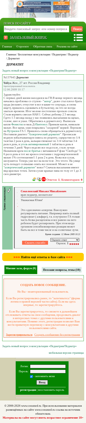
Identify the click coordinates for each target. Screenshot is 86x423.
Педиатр (73, 54)
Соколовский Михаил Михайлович (43, 191)
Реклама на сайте (67, 46)
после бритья (32, 150)
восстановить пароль (51, 389)
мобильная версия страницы (66, 352)
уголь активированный (35, 144)
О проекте (22, 46)
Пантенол (41, 124)
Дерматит (14, 58)
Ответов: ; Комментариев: (64, 179)
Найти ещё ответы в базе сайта (43, 257)
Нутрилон (13, 131)
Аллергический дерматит (44, 134)
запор (47, 101)
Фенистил (17, 124)
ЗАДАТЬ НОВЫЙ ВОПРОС (28, 37)
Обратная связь (42, 46)
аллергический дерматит (20, 167)
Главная (7, 46)
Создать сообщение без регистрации (57, 334)
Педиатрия (59, 54)
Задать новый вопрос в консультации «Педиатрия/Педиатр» (39, 70)
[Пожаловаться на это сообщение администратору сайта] (43, 179)
